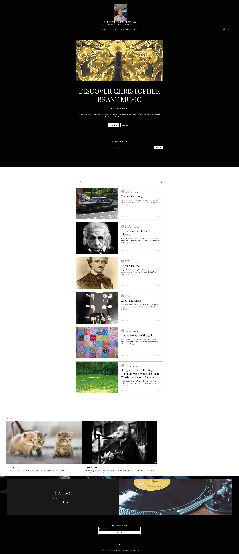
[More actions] (160, 191)
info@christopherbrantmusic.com (63, 499)
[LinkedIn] (67, 502)
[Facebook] (60, 502)
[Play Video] (44, 442)
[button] (113, 125)
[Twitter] (63, 502)
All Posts (78, 182)
